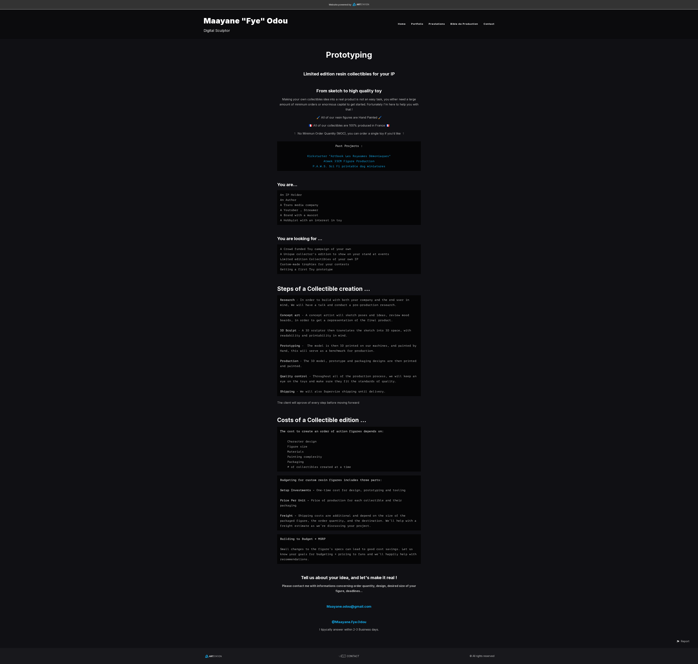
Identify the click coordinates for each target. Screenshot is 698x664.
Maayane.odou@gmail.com (349, 606)
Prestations (437, 23)
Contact (489, 23)
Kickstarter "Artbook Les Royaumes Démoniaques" (349, 156)
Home (402, 23)
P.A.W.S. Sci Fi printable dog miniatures (349, 166)
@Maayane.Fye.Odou (349, 622)
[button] (683, 641)
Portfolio (417, 23)
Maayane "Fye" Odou (246, 20)
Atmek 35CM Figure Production (349, 161)
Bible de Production (464, 23)
